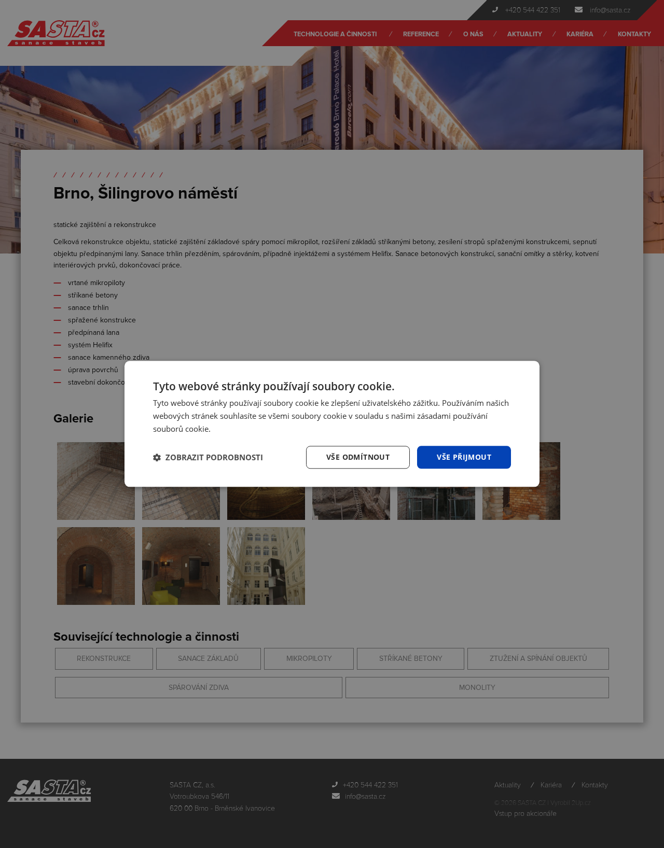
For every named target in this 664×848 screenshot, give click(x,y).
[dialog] (332, 424)
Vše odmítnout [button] (358, 457)
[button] (208, 457)
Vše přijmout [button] (464, 457)
